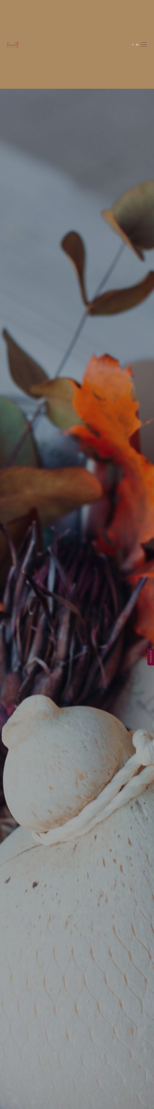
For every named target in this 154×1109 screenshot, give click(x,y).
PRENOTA (151, 656)
